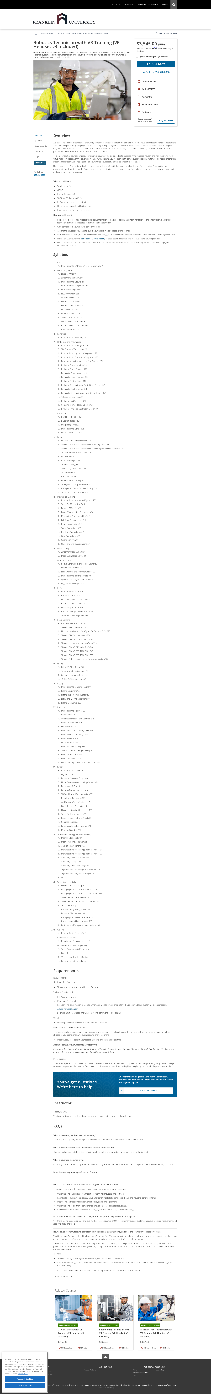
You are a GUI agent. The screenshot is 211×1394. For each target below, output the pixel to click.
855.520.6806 (39, 175)
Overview (38, 135)
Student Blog (159, 1370)
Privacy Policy (109, 1388)
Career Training (90, 1370)
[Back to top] (105, 1366)
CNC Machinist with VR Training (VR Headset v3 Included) (71, 1333)
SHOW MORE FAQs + (62, 1276)
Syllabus (38, 140)
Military (135, 1370)
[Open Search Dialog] (173, 4)
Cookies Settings (25, 1385)
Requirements (41, 146)
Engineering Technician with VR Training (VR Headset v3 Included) (114, 1333)
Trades (59, 33)
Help (135, 1375)
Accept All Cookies (25, 1379)
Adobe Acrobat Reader (67, 1009)
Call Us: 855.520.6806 (166, 33)
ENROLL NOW (156, 64)
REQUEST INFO (166, 120)
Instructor (39, 151)
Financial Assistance (140, 1372)
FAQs (37, 157)
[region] (25, 1372)
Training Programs (47, 33)
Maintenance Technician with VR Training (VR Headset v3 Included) (156, 1333)
